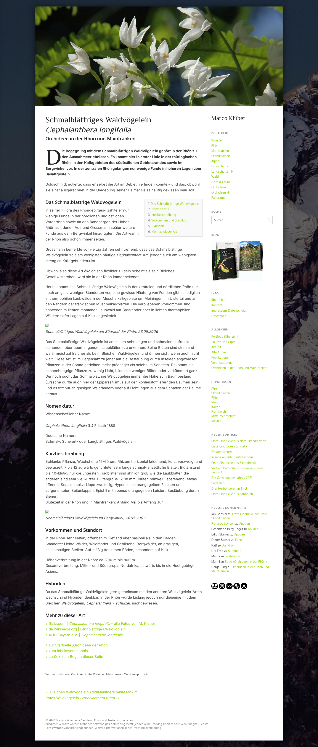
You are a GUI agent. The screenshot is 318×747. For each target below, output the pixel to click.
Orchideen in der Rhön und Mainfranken (97, 674)
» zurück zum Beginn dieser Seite (74, 656)
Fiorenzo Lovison (222, 523)
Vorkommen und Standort (169, 220)
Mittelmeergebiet (223, 416)
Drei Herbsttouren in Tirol (229, 488)
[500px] (229, 588)
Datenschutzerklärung (147, 727)
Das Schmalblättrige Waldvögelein (175, 203)
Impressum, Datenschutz (228, 310)
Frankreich (218, 411)
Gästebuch (218, 316)
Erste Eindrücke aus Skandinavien (234, 463)
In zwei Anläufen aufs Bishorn (232, 457)
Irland (215, 402)
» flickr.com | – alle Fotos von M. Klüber (100, 623)
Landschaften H (222, 171)
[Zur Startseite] (159, 56)
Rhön (214, 145)
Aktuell (216, 347)
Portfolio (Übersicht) (225, 336)
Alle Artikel (219, 352)
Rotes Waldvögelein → (82, 698)
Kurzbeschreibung (163, 214)
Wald (215, 176)
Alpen (215, 161)
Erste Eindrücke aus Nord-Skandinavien (238, 441)
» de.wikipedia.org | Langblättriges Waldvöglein (85, 629)
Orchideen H (220, 192)
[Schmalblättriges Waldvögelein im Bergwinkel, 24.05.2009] (47, 512)
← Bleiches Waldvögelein (91, 692)
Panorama (218, 197)
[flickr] (214, 588)
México (216, 421)
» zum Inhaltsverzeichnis (66, 651)
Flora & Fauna (221, 182)
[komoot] (244, 588)
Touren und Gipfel (223, 342)
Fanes (239, 540)
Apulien (244, 523)
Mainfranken (220, 150)
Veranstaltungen (222, 362)
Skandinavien (220, 156)
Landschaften (220, 166)
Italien (215, 407)
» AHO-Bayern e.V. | (83, 635)
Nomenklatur (160, 209)
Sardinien (218, 483)
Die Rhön (228, 545)
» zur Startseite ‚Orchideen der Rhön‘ (76, 645)
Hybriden (157, 226)
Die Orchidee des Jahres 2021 (231, 477)
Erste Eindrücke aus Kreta (229, 446)
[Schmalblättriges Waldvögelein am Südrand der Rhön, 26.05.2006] (47, 326)
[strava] (236, 588)
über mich (218, 299)
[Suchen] (269, 220)
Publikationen (220, 357)
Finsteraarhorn (221, 452)
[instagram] (222, 588)
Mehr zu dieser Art (164, 231)
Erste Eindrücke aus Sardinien (232, 494)
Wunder (216, 140)
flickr (72, 727)
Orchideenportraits (136, 674)
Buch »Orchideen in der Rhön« (246, 561)
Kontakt (216, 305)
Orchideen (218, 187)
